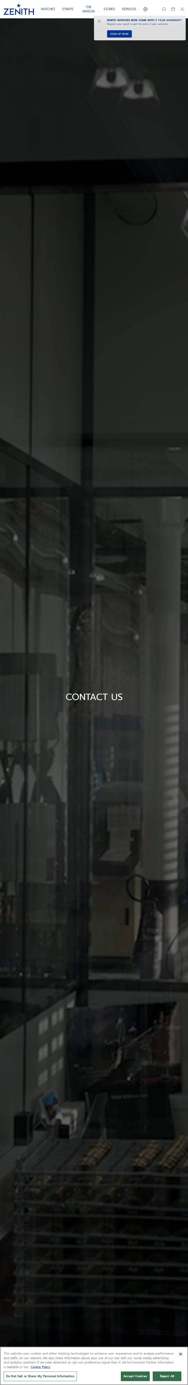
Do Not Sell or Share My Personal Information (40, 1376)
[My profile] (182, 9)
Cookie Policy (40, 1367)
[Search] (164, 9)
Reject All (167, 1376)
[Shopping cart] (173, 9)
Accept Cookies (135, 1376)
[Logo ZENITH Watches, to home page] (18, 9)
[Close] (181, 1354)
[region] (94, 1366)
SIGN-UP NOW (119, 34)
